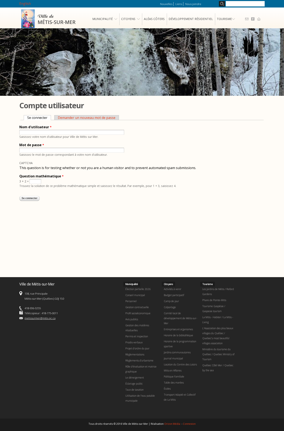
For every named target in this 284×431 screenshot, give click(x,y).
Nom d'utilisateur (35, 127)
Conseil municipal (135, 295)
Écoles (167, 388)
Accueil (259, 19)
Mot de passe (31, 145)
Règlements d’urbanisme (139, 360)
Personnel (131, 301)
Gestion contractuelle (137, 307)
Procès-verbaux (134, 342)
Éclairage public (134, 383)
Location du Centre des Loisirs (180, 364)
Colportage (170, 307)
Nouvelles (166, 4)
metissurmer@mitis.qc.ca (40, 318)
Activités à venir (172, 289)
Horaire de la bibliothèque (178, 335)
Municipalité (102, 19)
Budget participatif (174, 295)
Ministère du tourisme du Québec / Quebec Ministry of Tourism (218, 354)
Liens (178, 4)
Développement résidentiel (191, 19)
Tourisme (224, 19)
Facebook (252, 19)
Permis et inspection (136, 336)
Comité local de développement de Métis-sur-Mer (180, 318)
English (25, 3)
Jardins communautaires (177, 352)
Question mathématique (41, 176)
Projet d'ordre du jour (137, 348)
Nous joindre (193, 4)
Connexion (189, 424)
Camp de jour (171, 301)
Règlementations (134, 354)
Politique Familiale (174, 376)
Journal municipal (173, 358)
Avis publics (131, 319)
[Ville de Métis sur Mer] (48, 25)
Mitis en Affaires (173, 370)
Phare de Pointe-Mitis (214, 300)
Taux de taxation (134, 389)
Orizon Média (172, 424)
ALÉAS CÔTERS (154, 19)
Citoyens (128, 19)
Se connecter (39, 117)
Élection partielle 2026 (138, 289)
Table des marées (174, 382)
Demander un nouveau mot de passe (86, 117)
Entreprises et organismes (178, 329)
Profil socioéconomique (138, 313)
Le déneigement (134, 377)
